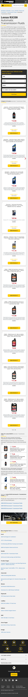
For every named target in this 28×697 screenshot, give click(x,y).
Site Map (13, 686)
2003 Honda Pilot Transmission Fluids (9, 553)
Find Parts (14, 94)
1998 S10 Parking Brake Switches (8, 575)
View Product (14, 133)
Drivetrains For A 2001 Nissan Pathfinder (10, 590)
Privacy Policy (3, 686)
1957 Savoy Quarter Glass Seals (8, 596)
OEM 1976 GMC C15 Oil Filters (7, 617)
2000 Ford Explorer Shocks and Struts (9, 547)
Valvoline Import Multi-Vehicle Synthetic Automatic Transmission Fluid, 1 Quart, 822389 (17, 480)
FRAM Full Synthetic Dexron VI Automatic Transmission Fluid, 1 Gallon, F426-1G (17, 449)
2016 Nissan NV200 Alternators (8, 586)
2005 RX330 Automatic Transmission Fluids (11, 506)
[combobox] (19, 5)
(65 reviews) (14, 195)
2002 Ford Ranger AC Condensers (8, 536)
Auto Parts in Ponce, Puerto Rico (8, 625)
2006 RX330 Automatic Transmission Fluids (11, 503)
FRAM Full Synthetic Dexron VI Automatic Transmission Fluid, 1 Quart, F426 (17, 457)
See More (14, 125)
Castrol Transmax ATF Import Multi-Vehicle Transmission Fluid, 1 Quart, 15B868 (18, 465)
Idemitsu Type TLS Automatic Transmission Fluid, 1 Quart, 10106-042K (18, 488)
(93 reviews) (14, 130)
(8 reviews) (14, 163)
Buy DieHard (14, 522)
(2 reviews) (14, 260)
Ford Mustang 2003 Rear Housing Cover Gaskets (12, 543)
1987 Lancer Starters (5, 632)
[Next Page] (15, 430)
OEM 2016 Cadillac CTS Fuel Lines (8, 603)
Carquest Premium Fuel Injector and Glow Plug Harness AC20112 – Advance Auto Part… (13, 564)
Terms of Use (8, 686)
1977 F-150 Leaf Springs (6, 540)
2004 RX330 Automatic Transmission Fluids (11, 508)
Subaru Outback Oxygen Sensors (8, 610)
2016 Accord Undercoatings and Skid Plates (11, 557)
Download (14, 674)
